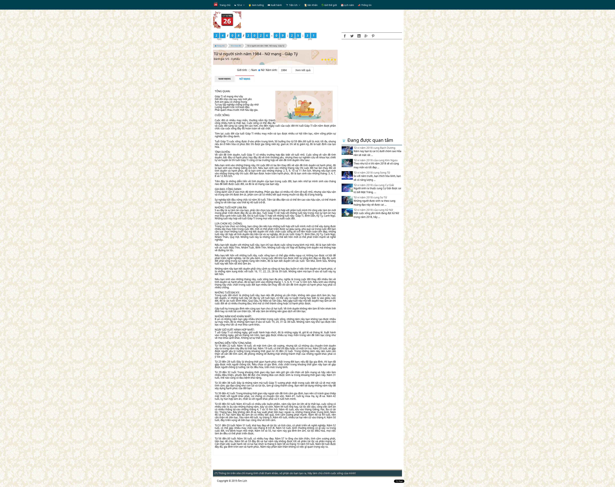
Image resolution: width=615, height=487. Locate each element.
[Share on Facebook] (345, 36)
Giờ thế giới (330, 5)
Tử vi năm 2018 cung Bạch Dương (374, 148)
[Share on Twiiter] (352, 36)
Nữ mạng (244, 78)
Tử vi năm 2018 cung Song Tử (372, 172)
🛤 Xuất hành (275, 5)
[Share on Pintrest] (373, 36)
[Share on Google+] (366, 36)
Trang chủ (225, 5)
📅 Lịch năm (347, 5)
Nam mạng (224, 78)
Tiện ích (293, 5)
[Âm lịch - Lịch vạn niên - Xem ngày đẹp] (227, 19)
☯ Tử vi (238, 5)
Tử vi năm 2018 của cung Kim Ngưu (376, 160)
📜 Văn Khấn (311, 5)
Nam (254, 70)
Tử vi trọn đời (236, 46)
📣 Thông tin (365, 5)
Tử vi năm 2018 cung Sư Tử (370, 197)
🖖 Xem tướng (256, 5)
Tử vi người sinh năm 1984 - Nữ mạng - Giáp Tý (265, 46)
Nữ (263, 70)
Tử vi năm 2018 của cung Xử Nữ (373, 210)
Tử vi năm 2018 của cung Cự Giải (374, 185)
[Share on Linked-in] (359, 36)
